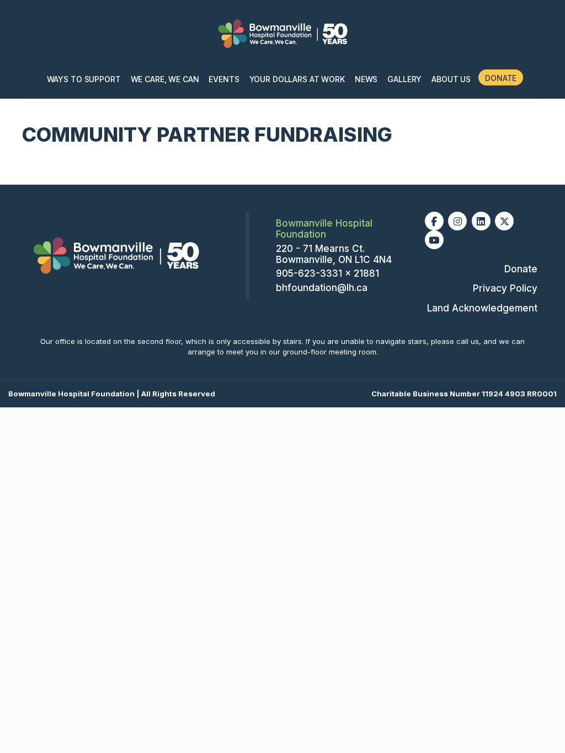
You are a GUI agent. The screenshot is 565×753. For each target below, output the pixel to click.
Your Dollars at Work (297, 79)
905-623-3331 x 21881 (327, 273)
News (366, 79)
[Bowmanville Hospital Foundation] (116, 255)
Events (224, 79)
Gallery (404, 79)
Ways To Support (84, 79)
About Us (451, 79)
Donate (500, 78)
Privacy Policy (505, 288)
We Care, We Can (165, 79)
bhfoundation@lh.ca (321, 287)
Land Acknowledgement (482, 308)
